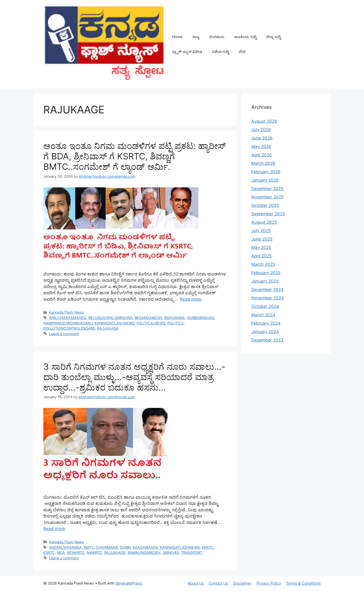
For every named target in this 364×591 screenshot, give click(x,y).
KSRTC (49, 552)
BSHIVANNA (174, 318)
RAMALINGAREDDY (144, 552)
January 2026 (265, 180)
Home (177, 36)
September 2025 (268, 213)
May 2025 (261, 247)
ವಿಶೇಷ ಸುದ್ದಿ (220, 51)
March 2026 (263, 163)
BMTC (89, 547)
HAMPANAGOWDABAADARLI (68, 323)
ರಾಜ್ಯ (195, 36)
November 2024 (267, 298)
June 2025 (261, 239)
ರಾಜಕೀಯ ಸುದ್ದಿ (245, 36)
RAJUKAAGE (108, 328)
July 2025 (261, 230)
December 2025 (267, 188)
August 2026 (264, 121)
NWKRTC (94, 552)
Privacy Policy (269, 583)
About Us (196, 583)
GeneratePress (128, 583)
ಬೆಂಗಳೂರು (216, 36)
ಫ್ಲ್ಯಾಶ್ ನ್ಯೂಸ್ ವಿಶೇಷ (187, 51)
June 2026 (262, 138)
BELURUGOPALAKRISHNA (110, 318)
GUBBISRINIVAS (200, 318)
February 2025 (265, 272)
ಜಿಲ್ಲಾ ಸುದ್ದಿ (273, 36)
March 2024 (263, 314)
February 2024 (266, 323)
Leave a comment (64, 334)
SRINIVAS (171, 552)
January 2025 (265, 281)
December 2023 (267, 340)
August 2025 (264, 222)
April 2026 (261, 154)
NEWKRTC (76, 552)
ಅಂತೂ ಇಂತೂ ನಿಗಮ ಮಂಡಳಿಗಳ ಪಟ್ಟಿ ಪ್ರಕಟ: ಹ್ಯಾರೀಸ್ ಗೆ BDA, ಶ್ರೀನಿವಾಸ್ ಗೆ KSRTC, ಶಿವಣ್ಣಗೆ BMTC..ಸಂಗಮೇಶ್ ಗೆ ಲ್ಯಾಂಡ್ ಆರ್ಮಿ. (134, 156)
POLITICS (175, 323)
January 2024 (265, 331)
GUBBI (125, 547)
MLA (61, 552)
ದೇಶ (242, 51)
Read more (191, 299)
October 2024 (265, 306)
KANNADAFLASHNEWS (114, 323)
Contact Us (218, 583)
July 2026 (261, 129)
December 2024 (267, 289)
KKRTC (207, 547)
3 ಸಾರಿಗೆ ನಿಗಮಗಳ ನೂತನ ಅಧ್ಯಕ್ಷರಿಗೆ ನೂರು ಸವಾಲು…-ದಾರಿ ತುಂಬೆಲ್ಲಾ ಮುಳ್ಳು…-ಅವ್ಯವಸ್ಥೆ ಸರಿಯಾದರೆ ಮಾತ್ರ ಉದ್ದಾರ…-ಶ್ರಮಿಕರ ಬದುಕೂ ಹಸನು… (134, 377)
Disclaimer (242, 583)
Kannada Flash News (66, 312)
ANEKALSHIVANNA (65, 547)
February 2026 (266, 171)
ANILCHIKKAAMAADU (67, 318)
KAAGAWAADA (145, 547)
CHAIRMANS (107, 547)
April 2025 (261, 255)
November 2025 (267, 197)
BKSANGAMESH (148, 318)
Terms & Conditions (303, 583)
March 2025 (263, 264)
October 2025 (265, 205)
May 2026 (261, 146)
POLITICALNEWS (150, 323)
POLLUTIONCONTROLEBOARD (69, 328)
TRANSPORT (191, 552)
